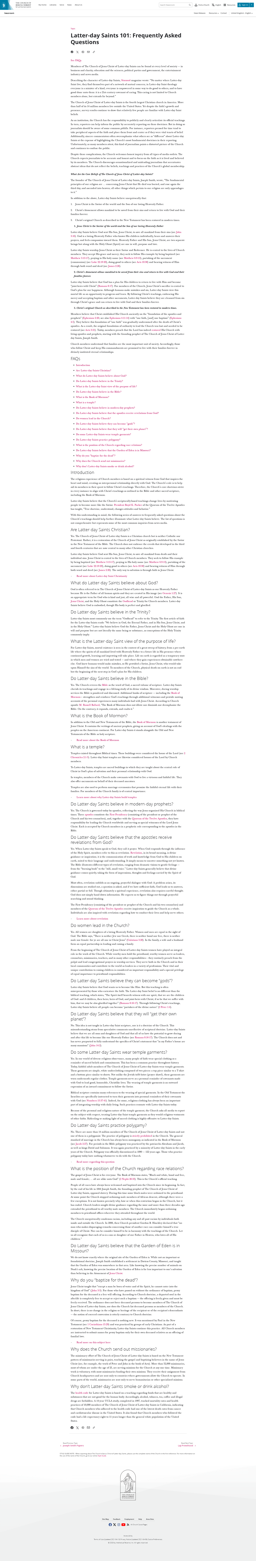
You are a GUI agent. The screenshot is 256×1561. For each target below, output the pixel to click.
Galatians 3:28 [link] (135, 940)
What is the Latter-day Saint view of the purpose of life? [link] (106, 386)
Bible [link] (105, 685)
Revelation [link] (136, 852)
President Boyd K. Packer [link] (128, 505)
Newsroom (9, 13)
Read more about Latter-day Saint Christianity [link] (102, 576)
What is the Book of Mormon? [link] (92, 397)
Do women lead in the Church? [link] (93, 418)
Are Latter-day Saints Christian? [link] (93, 370)
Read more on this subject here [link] (94, 1342)
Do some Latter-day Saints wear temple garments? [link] (103, 434)
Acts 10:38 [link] (142, 262)
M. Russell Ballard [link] (89, 705)
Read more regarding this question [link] (96, 1162)
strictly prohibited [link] (142, 1136)
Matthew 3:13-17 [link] (79, 258)
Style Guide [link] (102, 1456)
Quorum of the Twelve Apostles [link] (149, 818)
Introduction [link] (83, 365)
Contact (224, 13)
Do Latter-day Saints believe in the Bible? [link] (98, 391)
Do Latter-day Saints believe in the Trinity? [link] (99, 381)
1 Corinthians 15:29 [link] (97, 1324)
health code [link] (81, 1393)
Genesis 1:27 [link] (169, 593)
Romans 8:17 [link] (105, 286)
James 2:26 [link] (113, 266)
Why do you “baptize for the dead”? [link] (95, 455)
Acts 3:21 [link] (90, 330)
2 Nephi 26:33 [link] (127, 1179)
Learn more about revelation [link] (92, 918)
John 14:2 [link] (95, 1045)
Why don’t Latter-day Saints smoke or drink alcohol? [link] (105, 466)
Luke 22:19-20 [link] (98, 262)
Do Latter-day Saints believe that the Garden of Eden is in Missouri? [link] (113, 450)
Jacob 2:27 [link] (81, 1144)
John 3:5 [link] (96, 1290)
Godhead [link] (128, 601)
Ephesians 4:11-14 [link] (119, 318)
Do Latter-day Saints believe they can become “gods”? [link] (105, 423)
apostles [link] (89, 814)
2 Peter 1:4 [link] (164, 1007)
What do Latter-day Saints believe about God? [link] (101, 376)
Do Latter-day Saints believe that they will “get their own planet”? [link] (112, 429)
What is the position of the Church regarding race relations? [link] (109, 445)
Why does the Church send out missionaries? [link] (100, 461)
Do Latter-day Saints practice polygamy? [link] (98, 439)
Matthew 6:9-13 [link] (132, 258)
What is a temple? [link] (86, 402)
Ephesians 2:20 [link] (91, 318)
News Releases (199, 13)
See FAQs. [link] (76, 60)
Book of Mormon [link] (146, 722)
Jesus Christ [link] (77, 601)
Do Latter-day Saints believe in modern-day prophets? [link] (105, 407)
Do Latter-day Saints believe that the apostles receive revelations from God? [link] (117, 413)
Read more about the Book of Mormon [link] (98, 740)
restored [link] (156, 330)
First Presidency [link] (119, 814)
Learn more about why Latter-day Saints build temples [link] (107, 797)
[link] (126, 80)
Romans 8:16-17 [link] (128, 1003)
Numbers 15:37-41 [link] (96, 1100)
